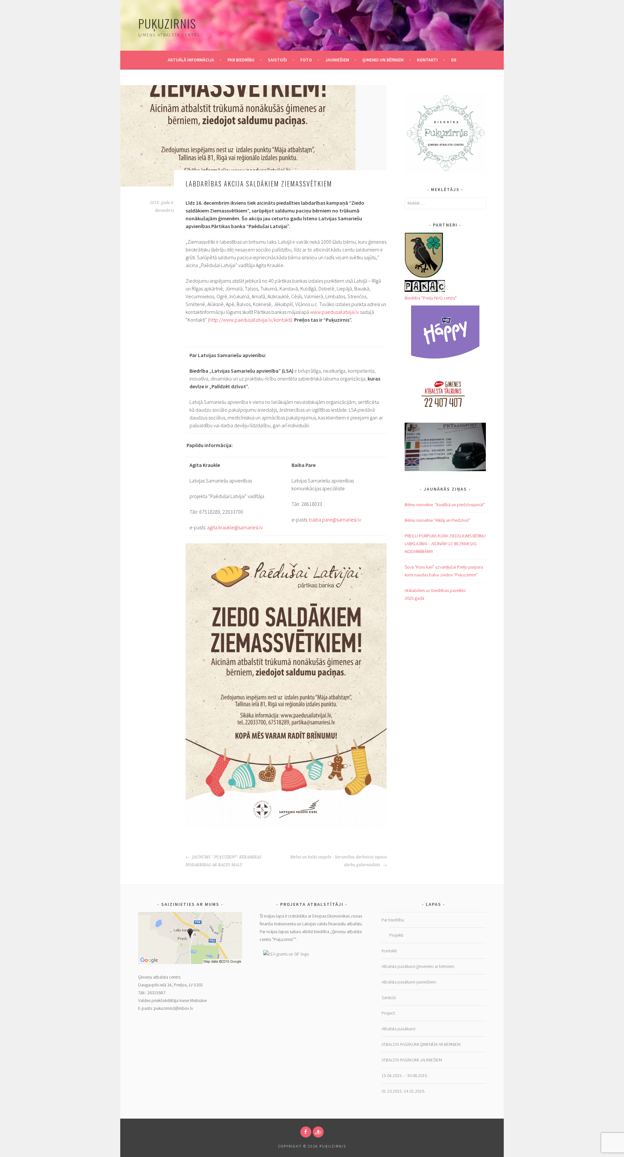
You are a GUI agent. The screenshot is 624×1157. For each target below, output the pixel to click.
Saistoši (277, 60)
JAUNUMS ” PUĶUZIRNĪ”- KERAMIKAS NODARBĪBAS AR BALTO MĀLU (224, 861)
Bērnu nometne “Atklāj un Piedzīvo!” (437, 520)
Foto (306, 60)
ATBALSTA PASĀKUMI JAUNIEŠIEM (412, 1060)
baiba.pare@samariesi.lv (335, 519)
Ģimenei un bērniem (383, 60)
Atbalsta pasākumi (398, 1029)
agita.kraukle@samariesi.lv (235, 527)
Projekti (396, 935)
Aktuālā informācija (191, 60)
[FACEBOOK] (305, 1132)
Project (388, 1013)
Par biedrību (241, 60)
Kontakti (427, 60)
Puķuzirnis (167, 23)
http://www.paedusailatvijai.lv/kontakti (250, 319)
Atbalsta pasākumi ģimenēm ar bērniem (418, 966)
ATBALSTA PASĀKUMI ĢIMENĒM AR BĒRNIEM (421, 1044)
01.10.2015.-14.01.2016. (403, 1091)
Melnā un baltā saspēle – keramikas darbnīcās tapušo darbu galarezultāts (338, 861)
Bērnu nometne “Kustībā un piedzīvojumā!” (445, 505)
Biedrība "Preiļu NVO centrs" (431, 298)
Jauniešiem (337, 60)
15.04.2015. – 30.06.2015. (405, 1075)
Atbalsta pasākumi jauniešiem (409, 982)
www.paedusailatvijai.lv (334, 312)
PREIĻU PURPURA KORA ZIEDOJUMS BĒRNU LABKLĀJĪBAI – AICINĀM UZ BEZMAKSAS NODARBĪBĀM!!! (445, 543)
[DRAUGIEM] (318, 1132)
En (453, 60)
